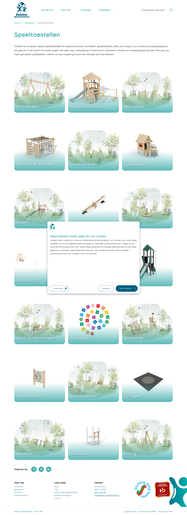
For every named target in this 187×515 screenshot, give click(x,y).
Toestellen (104, 10)
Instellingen (58, 288)
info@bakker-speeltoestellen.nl (106, 495)
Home (17, 22)
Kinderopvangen (21, 495)
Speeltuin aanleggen (62, 495)
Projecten (86, 10)
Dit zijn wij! (47, 10)
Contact (57, 498)
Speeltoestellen (46, 22)
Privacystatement (165, 511)
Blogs (56, 486)
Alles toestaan (126, 288)
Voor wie (65, 10)
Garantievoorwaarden (147, 511)
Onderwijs (18, 486)
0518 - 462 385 (100, 492)
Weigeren (106, 288)
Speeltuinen (19, 489)
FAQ (56, 489)
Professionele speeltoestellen (66, 492)
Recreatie (18, 492)
